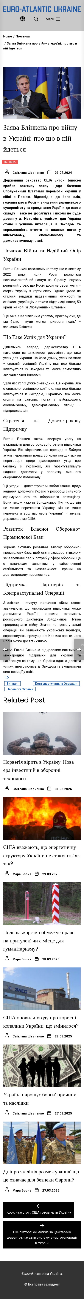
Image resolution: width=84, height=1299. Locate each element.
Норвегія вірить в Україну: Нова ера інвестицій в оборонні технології (38, 770)
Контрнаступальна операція (56, 683)
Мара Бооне (21, 874)
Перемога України (20, 689)
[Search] (36, 19)
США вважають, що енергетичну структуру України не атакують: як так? (41, 855)
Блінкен (12, 683)
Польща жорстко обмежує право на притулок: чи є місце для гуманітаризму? (39, 940)
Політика (10, 162)
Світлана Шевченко (28, 173)
